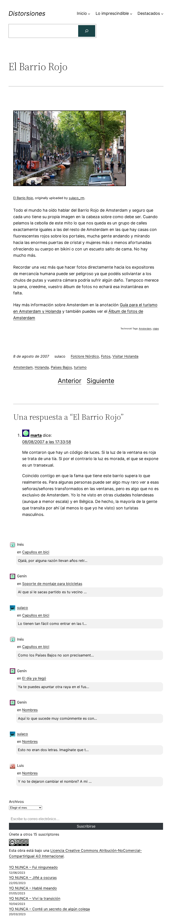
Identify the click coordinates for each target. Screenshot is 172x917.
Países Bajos (61, 367)
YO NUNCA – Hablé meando (33, 888)
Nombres (30, 710)
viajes (156, 328)
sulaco (22, 607)
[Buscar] (86, 31)
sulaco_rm (76, 198)
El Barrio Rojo (23, 198)
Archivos (16, 801)
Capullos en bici (35, 552)
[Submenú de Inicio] (89, 13)
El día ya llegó (34, 678)
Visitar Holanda (125, 356)
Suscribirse (86, 826)
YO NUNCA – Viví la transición (34, 898)
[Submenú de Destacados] (162, 13)
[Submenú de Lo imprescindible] (131, 13)
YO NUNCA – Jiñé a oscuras (33, 877)
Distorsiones (27, 13)
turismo (80, 367)
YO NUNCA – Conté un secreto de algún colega (49, 909)
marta (36, 435)
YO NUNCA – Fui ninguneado (33, 867)
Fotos (105, 356)
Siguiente (100, 381)
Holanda (42, 367)
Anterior (69, 381)
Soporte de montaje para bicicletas (52, 583)
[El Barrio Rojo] (69, 184)
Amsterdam (145, 328)
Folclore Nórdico (85, 356)
